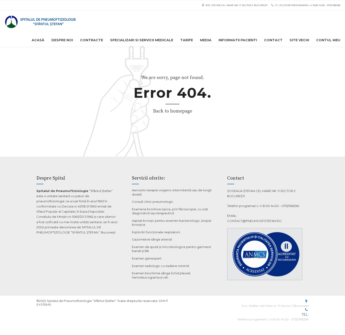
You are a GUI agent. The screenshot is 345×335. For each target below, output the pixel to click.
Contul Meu (328, 40)
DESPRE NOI (62, 40)
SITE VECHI (299, 40)
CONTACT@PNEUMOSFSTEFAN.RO (254, 221)
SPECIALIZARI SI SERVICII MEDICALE (141, 40)
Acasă (38, 40)
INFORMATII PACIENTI (237, 40)
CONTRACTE (91, 40)
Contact (273, 40)
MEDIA (205, 40)
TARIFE (186, 40)
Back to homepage (172, 111)
